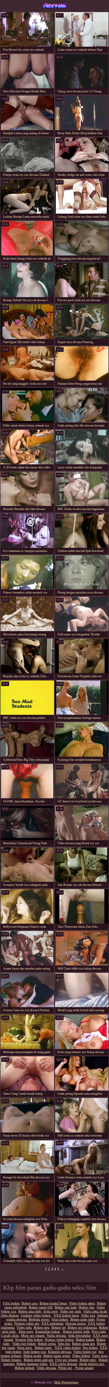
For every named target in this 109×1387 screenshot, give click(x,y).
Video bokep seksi (82, 1303)
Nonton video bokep (59, 1340)
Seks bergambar (79, 1336)
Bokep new (41, 1327)
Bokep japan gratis (56, 1356)
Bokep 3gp (86, 1307)
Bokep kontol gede (76, 1332)
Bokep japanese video (31, 1364)
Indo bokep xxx (34, 1352)
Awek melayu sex (92, 1364)
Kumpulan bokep (48, 1332)
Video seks (24, 1327)
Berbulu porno (39, 1319)
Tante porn (99, 1356)
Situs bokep (59, 1319)
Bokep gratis (32, 1356)
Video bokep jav (84, 1352)
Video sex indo (70, 1311)
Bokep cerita (47, 1344)
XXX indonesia (52, 1323)
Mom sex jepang (33, 1336)
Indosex (102, 1315)
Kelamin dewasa (59, 1352)
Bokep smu (88, 1360)
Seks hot (64, 1344)
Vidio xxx (88, 1315)
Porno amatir (84, 1368)
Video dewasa (46, 1368)
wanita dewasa (16, 1319)
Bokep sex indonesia (82, 1327)
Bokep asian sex (83, 1344)
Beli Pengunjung (66, 1382)
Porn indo (99, 1332)
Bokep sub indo (66, 1307)
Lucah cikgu (10, 1336)
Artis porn (50, 1311)
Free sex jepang (66, 1360)
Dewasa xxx (55, 5)
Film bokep (11, 1303)
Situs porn (26, 1332)
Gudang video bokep (36, 1315)
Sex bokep (90, 1348)
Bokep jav (58, 1327)
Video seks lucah (95, 1311)
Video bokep (81, 1356)
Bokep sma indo (29, 1311)
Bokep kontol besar (53, 1303)
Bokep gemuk (24, 1368)
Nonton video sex (26, 1323)
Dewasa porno (75, 1323)
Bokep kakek (85, 1340)
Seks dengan (10, 1315)
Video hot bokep (24, 1344)
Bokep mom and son (38, 1360)
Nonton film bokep (29, 1340)
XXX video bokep (68, 1348)
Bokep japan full (40, 1307)
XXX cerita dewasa (63, 1364)
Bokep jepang (11, 1360)
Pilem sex (65, 1368)
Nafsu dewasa (56, 1336)
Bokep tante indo (82, 1319)
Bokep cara (30, 1303)
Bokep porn (43, 1348)
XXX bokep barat (66, 1315)
